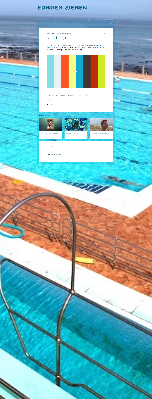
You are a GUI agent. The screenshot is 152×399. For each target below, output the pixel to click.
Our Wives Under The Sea (49, 134)
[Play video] (76, 71)
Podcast (86, 23)
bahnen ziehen (62, 7)
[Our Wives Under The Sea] (50, 124)
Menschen (58, 23)
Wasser (49, 23)
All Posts (41, 23)
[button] (111, 23)
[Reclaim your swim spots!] (101, 124)
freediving (50, 95)
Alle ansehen (109, 115)
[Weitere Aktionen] (104, 33)
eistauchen (71, 95)
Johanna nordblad (60, 95)
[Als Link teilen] (51, 104)
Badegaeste (77, 23)
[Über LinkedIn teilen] (47, 104)
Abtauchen (67, 23)
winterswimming (81, 95)
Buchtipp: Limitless (72, 134)
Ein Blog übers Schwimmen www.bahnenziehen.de (51, 12)
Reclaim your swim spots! (100, 134)
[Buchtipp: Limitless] (76, 124)
